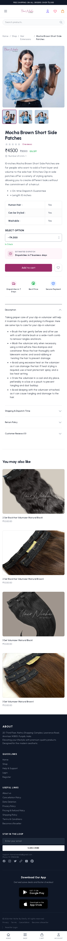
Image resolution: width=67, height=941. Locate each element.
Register (6, 777)
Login (5, 772)
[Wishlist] (55, 11)
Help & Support (10, 768)
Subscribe (33, 848)
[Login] (48, 11)
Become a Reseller (12, 823)
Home (5, 36)
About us (6, 793)
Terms (14, 922)
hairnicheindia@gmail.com (21, 854)
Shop (14, 36)
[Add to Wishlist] (60, 473)
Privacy (5, 922)
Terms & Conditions (12, 819)
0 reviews (27, 144)
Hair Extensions (25, 38)
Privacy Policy (9, 806)
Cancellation (24, 922)
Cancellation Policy (11, 797)
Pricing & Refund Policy (13, 810)
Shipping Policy (9, 815)
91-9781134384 (13, 857)
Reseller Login (11, 927)
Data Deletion (9, 802)
